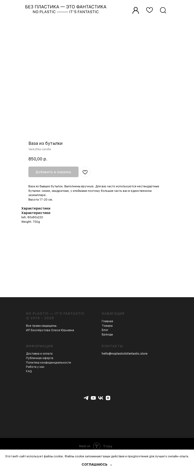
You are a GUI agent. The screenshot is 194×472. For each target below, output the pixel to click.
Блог (105, 330)
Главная (107, 321)
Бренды (107, 334)
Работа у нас (35, 367)
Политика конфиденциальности (48, 362)
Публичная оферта (39, 358)
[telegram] (86, 398)
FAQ (29, 371)
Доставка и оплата (39, 353)
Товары (107, 325)
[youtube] (93, 398)
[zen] (108, 398)
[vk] (101, 398)
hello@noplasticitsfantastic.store (125, 353)
